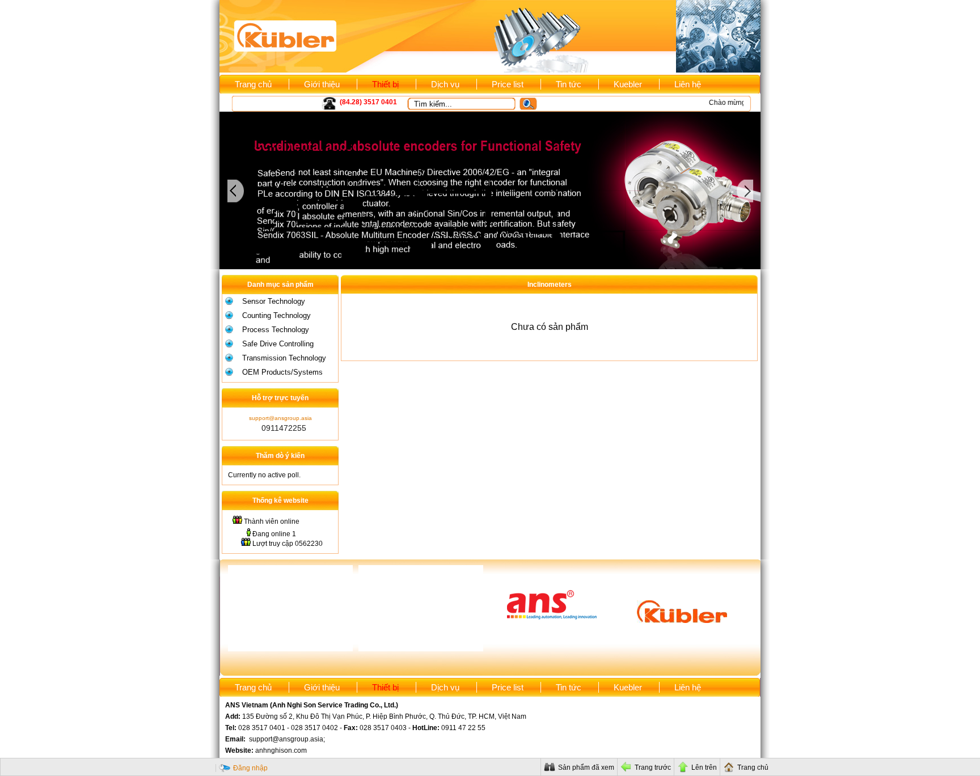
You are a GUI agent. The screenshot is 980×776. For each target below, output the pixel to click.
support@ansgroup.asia (280, 418)
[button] (533, 104)
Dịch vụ (445, 84)
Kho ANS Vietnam (268, 103)
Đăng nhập (250, 768)
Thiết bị (385, 84)
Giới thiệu (322, 84)
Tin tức (568, 84)
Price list (507, 84)
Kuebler (628, 84)
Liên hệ (687, 84)
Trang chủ (253, 84)
